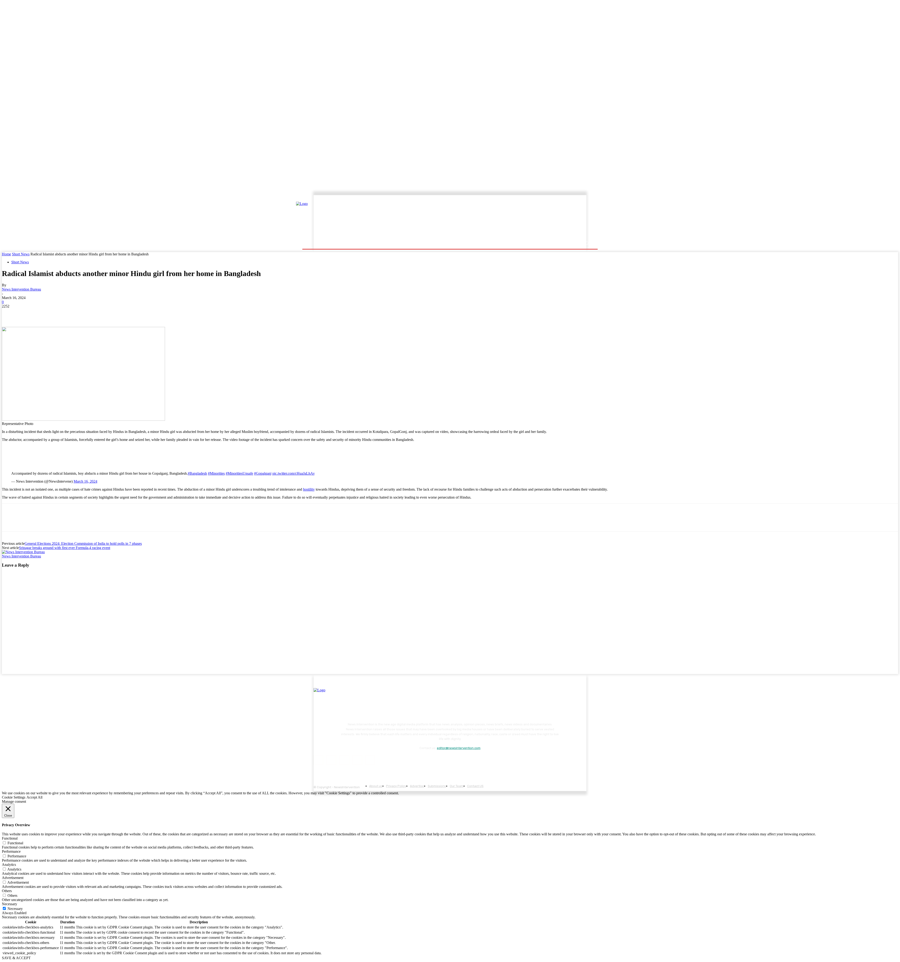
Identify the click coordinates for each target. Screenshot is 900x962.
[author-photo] (23, 552)
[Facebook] (9, 313)
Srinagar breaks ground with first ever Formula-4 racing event (64, 548)
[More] (94, 313)
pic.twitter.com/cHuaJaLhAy (293, 473)
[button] (586, 243)
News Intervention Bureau (21, 289)
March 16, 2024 (85, 481)
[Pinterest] (43, 313)
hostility (309, 489)
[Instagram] (331, 760)
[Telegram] (77, 313)
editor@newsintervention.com (458, 748)
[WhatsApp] (60, 313)
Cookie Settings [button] (13, 797)
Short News (21, 254)
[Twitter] (26, 313)
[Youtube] (370, 760)
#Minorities (216, 473)
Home (6, 254)
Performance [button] (11, 851)
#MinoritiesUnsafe (239, 473)
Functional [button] (10, 838)
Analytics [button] (9, 865)
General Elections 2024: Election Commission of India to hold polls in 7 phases (83, 543)
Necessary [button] (9, 904)
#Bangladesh (197, 473)
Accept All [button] (34, 797)
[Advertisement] (491, 217)
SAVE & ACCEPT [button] (16, 958)
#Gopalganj (262, 473)
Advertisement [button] (12, 878)
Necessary (15, 909)
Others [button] (7, 891)
